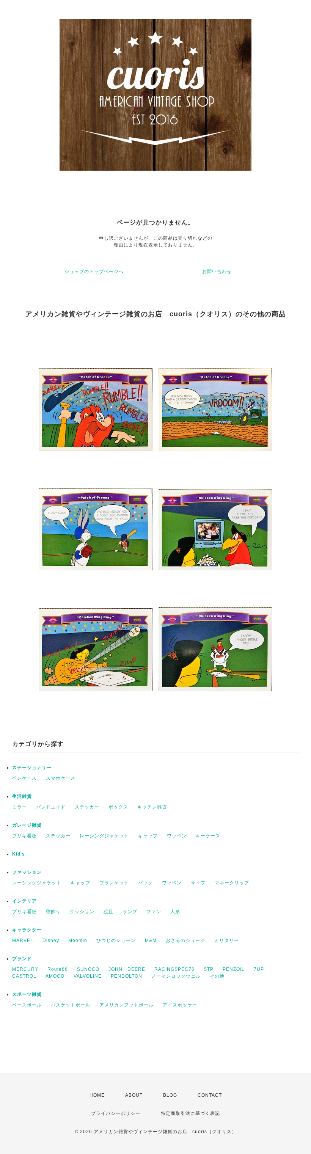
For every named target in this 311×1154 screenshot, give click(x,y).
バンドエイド (51, 807)
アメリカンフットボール (126, 1005)
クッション (82, 911)
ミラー (19, 807)
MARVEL (22, 940)
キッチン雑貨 (152, 807)
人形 (175, 911)
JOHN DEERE (126, 969)
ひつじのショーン (116, 940)
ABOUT (134, 1095)
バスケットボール (70, 1005)
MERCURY (25, 969)
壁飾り (53, 911)
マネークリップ (232, 883)
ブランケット (114, 883)
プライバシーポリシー (115, 1113)
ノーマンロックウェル (176, 976)
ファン (153, 911)
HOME (97, 1095)
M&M (151, 940)
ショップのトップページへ (94, 271)
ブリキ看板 (24, 835)
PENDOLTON (126, 976)
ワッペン (177, 835)
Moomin (77, 940)
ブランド (22, 958)
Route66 (57, 969)
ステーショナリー (32, 767)
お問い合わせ (217, 271)
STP (209, 969)
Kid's (18, 854)
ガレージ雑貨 (27, 825)
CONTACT (210, 1095)
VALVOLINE (88, 976)
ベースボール (27, 1005)
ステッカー (87, 807)
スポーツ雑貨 (27, 994)
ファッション (27, 872)
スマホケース (60, 778)
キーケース (208, 835)
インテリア (24, 901)
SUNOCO (88, 969)
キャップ (148, 835)
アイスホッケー (180, 1005)
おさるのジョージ (185, 940)
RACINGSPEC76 (174, 969)
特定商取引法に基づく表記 (190, 1113)
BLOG (170, 1095)
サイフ (198, 883)
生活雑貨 (22, 796)
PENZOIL (234, 969)
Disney (50, 940)
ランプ (130, 911)
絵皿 (108, 911)
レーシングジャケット (104, 835)
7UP (259, 969)
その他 (217, 976)
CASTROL (24, 976)
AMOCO (55, 976)
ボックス (118, 807)
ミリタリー (226, 940)
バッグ (145, 883)
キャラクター (27, 930)
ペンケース (24, 778)
